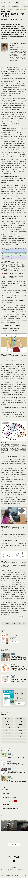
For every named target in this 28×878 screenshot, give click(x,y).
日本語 (16, 2)
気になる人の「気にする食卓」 (10, 797)
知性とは (7, 724)
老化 (7, 736)
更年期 (20, 724)
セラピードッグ (7, 727)
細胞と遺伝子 (6, 793)
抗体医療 (20, 730)
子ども (7, 730)
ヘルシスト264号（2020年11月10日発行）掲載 (16, 9)
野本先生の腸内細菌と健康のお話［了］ (12, 808)
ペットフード (20, 727)
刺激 (20, 741)
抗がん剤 (20, 721)
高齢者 (20, 733)
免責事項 (14, 867)
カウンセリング (20, 718)
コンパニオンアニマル (7, 733)
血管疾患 (7, 739)
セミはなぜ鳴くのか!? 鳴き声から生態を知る (16, 780)
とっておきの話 (9, 801)
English (21, 2)
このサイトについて (14, 864)
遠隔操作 (7, 741)
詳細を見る (14, 641)
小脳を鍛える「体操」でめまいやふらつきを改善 (17, 772)
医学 (13, 654)
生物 (9, 6)
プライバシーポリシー (14, 866)
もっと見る (14, 844)
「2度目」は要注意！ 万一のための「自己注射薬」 (16, 757)
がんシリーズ (7, 718)
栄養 (13, 664)
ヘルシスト (3, 6)
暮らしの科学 (6, 804)
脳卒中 (20, 736)
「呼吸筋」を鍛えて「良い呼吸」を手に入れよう (17, 765)
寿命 (20, 739)
